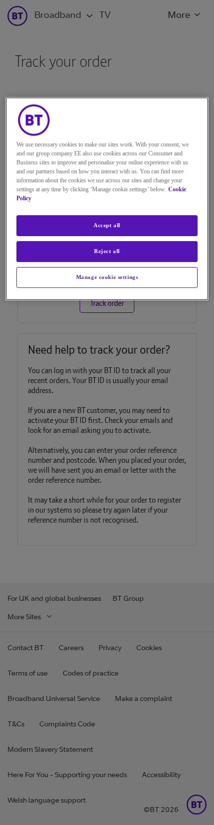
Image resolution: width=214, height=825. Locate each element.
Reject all (107, 251)
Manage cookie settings (107, 277)
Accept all (107, 225)
